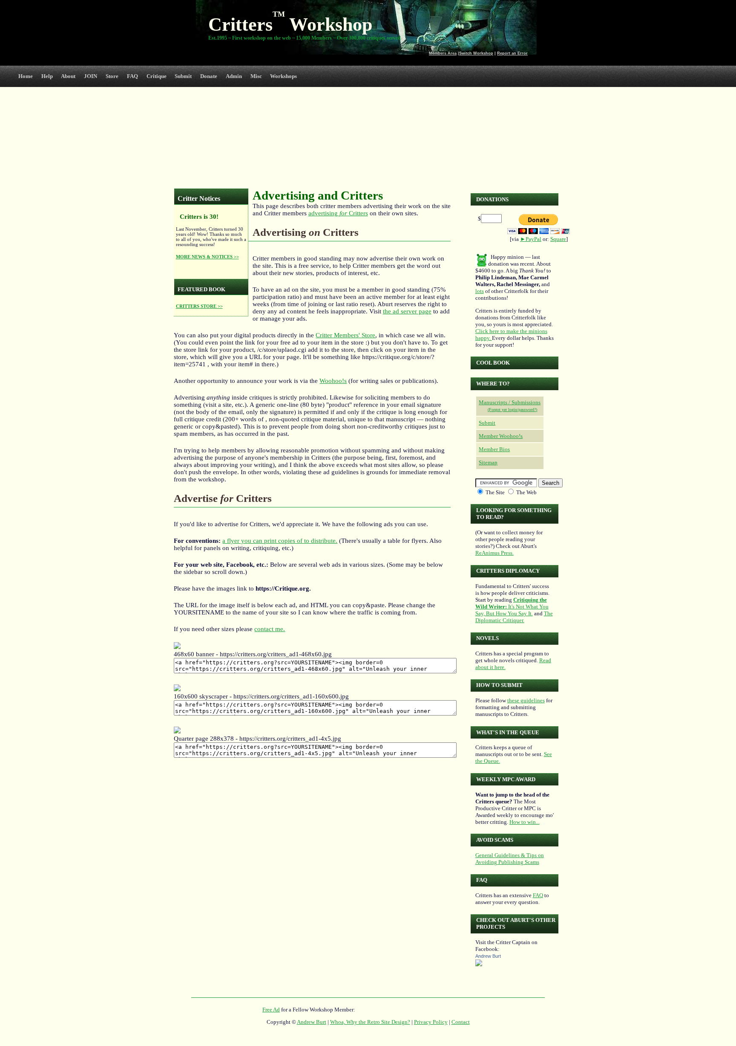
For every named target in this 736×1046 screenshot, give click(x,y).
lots (479, 291)
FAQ (132, 76)
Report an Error (512, 53)
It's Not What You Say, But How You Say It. (512, 607)
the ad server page (407, 311)
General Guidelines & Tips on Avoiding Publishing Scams (509, 858)
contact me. (269, 629)
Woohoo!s (333, 380)
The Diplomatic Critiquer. (514, 616)
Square (558, 239)
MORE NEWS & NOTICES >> (207, 256)
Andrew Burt (488, 956)
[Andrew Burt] (478, 964)
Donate (208, 76)
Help (47, 76)
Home (25, 76)
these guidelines (526, 700)
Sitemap (488, 462)
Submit (183, 76)
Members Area (443, 53)
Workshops (283, 76)
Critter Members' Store (345, 335)
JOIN (90, 76)
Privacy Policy (431, 1022)
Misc (256, 76)
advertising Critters (338, 213)
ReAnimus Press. (494, 553)
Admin (234, 76)
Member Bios (494, 449)
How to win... (524, 822)
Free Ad (271, 1009)
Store (112, 76)
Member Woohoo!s (501, 436)
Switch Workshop (476, 53)
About (68, 76)
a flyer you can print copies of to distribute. (279, 540)
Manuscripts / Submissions (509, 402)
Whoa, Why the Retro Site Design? (370, 1022)
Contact (460, 1022)
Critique (157, 76)
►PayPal (530, 239)
